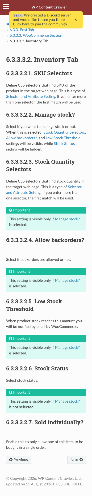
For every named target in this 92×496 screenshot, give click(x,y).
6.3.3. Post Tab (22, 30)
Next (75, 460)
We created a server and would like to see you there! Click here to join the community (42, 19)
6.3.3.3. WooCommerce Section (36, 35)
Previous (20, 460)
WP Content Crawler (49, 7)
